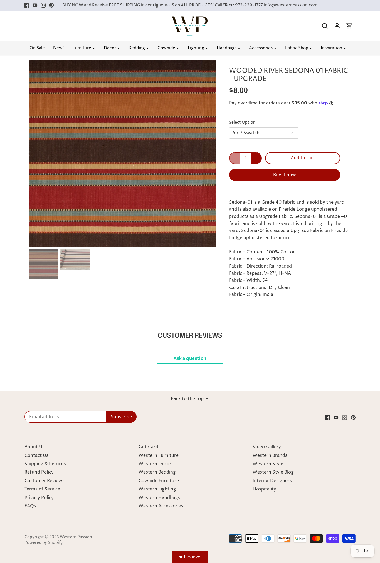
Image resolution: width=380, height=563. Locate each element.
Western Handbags (159, 498)
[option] (122, 153)
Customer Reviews (44, 481)
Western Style (268, 464)
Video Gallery (267, 447)
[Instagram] (43, 5)
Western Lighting (157, 489)
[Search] (325, 26)
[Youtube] (35, 5)
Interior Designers (272, 481)
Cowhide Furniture (159, 481)
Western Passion (76, 537)
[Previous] (37, 154)
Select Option (242, 122)
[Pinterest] (51, 5)
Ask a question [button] (190, 358)
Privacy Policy (39, 498)
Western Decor (155, 464)
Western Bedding (157, 472)
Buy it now (284, 175)
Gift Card (148, 447)
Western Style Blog (273, 472)
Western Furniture (159, 455)
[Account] (337, 26)
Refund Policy (39, 472)
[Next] (207, 154)
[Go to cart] (349, 26)
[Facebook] (26, 5)
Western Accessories (161, 506)
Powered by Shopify (43, 542)
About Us (34, 447)
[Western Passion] (190, 19)
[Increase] (256, 158)
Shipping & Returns (45, 464)
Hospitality (264, 489)
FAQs (30, 506)
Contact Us (36, 455)
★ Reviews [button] (190, 557)
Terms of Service (42, 489)
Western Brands (270, 455)
